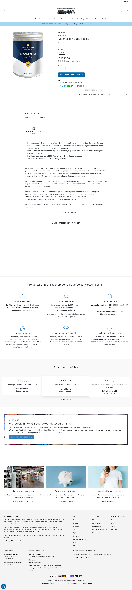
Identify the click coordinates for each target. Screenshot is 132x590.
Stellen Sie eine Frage (66, 213)
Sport (63, 19)
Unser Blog (96, 523)
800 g (62, 52)
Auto (55, 19)
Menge (61, 65)
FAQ (112, 523)
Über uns (95, 520)
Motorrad (47, 19)
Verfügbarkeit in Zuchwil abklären (93, 94)
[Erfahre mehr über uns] (66, 429)
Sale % (104, 19)
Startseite (61, 32)
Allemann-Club (97, 526)
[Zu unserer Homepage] (24, 477)
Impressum (96, 533)
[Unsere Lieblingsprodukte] (108, 477)
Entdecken (28, 19)
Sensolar (62, 35)
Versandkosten (75, 61)
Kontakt (113, 520)
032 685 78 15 (8, 564)
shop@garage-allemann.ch (13, 562)
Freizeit (71, 19)
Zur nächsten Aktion (66, 501)
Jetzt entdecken (108, 501)
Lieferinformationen (93, 90)
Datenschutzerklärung (99, 529)
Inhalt (61, 49)
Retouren (114, 529)
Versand (114, 526)
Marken (95, 19)
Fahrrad (37, 19)
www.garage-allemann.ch (23, 501)
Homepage (32, 570)
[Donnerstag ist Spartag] (66, 477)
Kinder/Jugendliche (83, 19)
